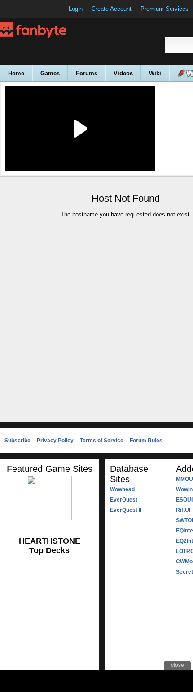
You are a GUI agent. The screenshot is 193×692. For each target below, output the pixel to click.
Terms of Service (101, 440)
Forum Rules (146, 440)
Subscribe (17, 440)
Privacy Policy (55, 440)
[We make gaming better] (29, 9)
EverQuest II (125, 510)
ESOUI (184, 500)
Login (76, 8)
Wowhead (122, 489)
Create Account (112, 8)
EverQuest (123, 500)
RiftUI (183, 510)
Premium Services (164, 8)
